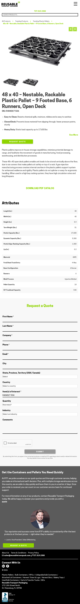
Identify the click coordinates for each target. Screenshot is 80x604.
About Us (5, 553)
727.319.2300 (40, 11)
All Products (6, 21)
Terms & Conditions (18, 553)
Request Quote (17, 142)
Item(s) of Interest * (12, 392)
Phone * (6, 345)
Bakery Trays (59, 578)
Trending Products (21, 21)
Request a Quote (18, 545)
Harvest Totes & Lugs (31, 578)
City (4, 364)
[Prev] (71, 29)
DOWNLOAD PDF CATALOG (40, 188)
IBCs (43, 580)
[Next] (75, 29)
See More (73, 135)
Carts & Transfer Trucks (30, 580)
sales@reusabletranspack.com (17, 556)
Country (6, 382)
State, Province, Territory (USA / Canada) (21, 373)
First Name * (8, 317)
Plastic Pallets (7, 575)
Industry (6, 411)
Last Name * (8, 326)
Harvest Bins (47, 578)
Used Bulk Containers (10, 580)
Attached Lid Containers (11, 578)
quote (4, 502)
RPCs (31, 575)
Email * (5, 354)
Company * (7, 335)
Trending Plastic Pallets (41, 21)
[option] (40, 50)
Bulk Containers (21, 575)
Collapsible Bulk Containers (46, 575)
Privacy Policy (33, 553)
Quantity (7, 401)
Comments (8, 420)
